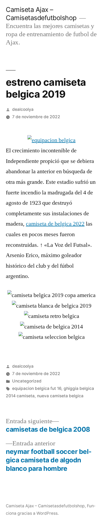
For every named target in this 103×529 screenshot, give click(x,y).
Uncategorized (26, 381)
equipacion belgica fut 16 (36, 388)
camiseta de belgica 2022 (55, 223)
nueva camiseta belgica (60, 395)
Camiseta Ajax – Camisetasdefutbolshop (41, 14)
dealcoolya (23, 109)
